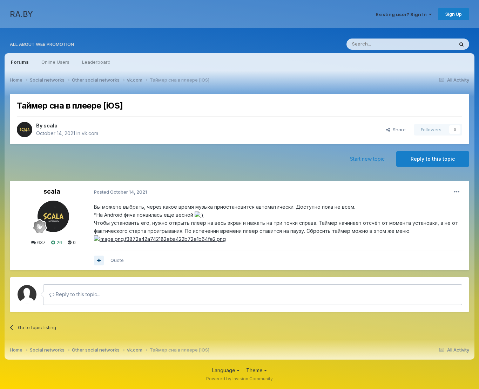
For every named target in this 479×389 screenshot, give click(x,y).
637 (41, 242)
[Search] (461, 44)
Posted (120, 192)
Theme (255, 370)
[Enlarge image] (199, 215)
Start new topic (367, 159)
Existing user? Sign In (402, 14)
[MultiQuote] (99, 260)
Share (398, 129)
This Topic (433, 44)
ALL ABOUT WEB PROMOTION (42, 44)
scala (50, 125)
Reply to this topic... (77, 294)
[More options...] (457, 192)
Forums (20, 62)
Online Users (55, 62)
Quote (117, 260)
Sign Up (453, 14)
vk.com (90, 133)
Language (224, 370)
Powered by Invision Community (239, 378)
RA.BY (21, 14)
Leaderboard (96, 62)
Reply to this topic (433, 159)
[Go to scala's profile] (24, 129)
